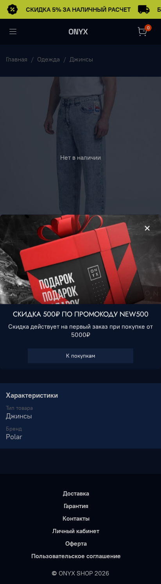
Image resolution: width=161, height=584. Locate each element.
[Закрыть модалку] (147, 228)
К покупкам (80, 355)
